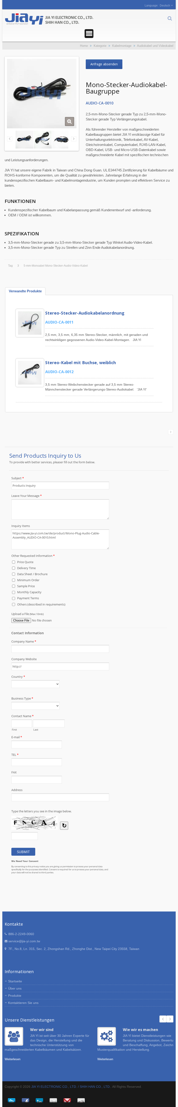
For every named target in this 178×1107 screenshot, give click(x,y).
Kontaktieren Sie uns (23, 1003)
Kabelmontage (121, 45)
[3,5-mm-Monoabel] (43, 139)
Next (169, 1019)
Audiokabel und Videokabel (155, 45)
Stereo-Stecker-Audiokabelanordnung (84, 313)
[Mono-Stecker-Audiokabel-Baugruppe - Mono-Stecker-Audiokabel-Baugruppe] (69, 121)
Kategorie (100, 45)
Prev (162, 1019)
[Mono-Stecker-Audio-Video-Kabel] (61, 139)
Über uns (15, 988)
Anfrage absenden (104, 64)
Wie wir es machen (140, 1029)
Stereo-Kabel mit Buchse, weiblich (80, 362)
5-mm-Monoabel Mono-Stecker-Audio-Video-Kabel (56, 265)
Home (84, 45)
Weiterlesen (12, 1059)
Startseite (15, 981)
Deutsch (165, 5)
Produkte (14, 995)
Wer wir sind (42, 1029)
